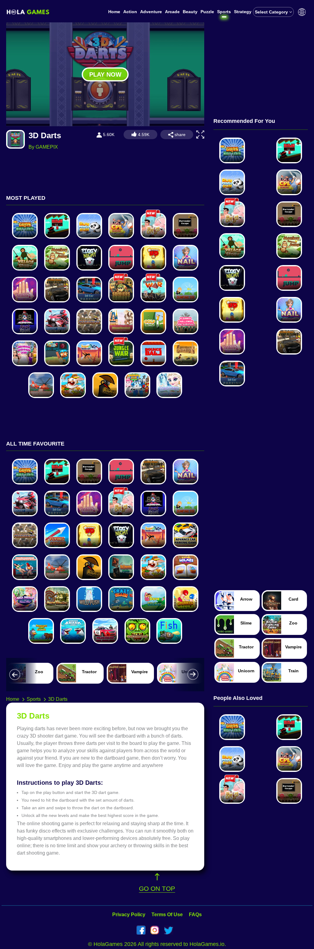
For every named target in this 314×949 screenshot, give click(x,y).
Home (114, 11)
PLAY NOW (105, 74)
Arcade (172, 11)
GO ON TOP (157, 888)
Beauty (190, 11)
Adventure (151, 11)
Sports (224, 11)
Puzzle (207, 11)
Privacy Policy (128, 914)
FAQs (195, 914)
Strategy (242, 11)
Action (130, 11)
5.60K (108, 134)
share (179, 134)
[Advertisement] (261, 60)
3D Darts (57, 699)
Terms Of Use (167, 914)
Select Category (272, 11)
